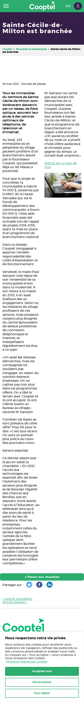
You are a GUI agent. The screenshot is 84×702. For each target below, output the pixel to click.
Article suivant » (14, 602)
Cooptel (7, 49)
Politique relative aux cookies (26, 661)
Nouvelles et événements (31, 49)
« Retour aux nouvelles (42, 577)
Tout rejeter (42, 693)
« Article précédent (17, 599)
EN (68, 6)
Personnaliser (42, 682)
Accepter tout (42, 671)
